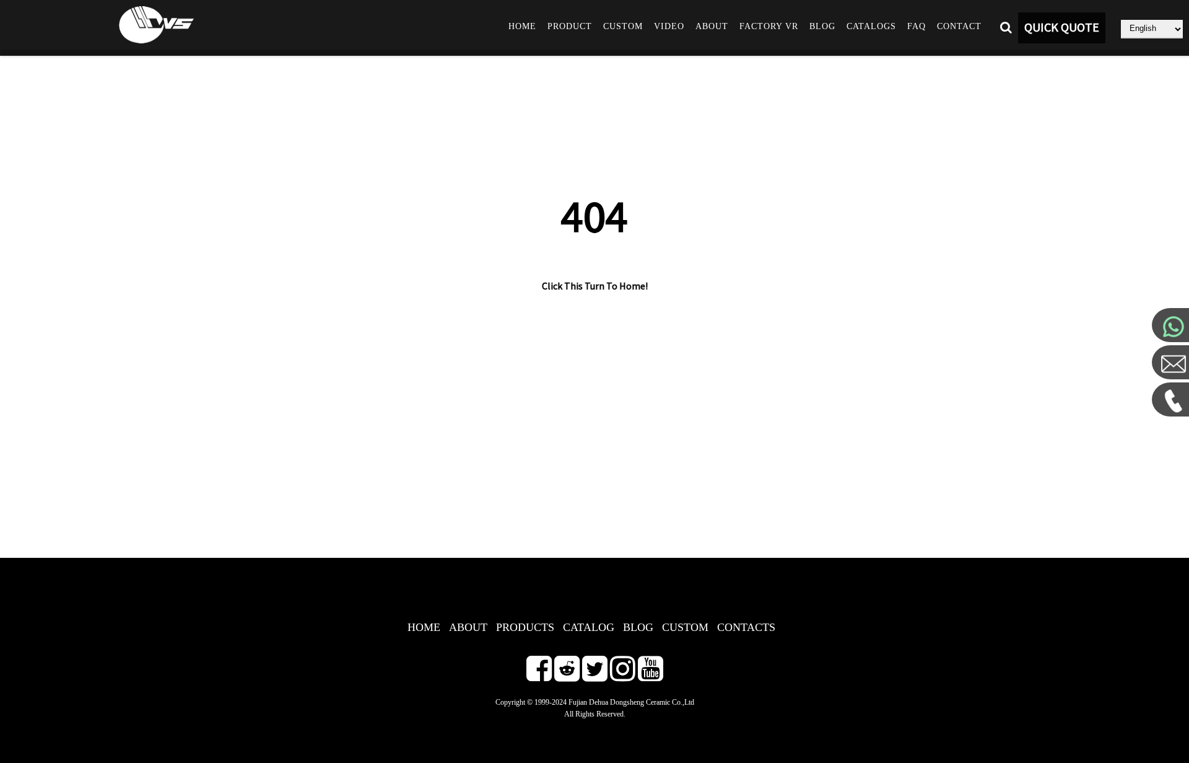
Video (669, 26)
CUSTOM (685, 627)
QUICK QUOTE (1061, 28)
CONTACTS (746, 627)
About (711, 26)
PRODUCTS (525, 627)
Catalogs (871, 26)
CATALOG (588, 627)
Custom (623, 26)
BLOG (638, 627)
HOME (423, 627)
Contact (959, 26)
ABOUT (468, 627)
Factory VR (768, 26)
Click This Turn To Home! (595, 286)
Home (522, 26)
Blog (822, 26)
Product (569, 26)
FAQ (916, 26)
